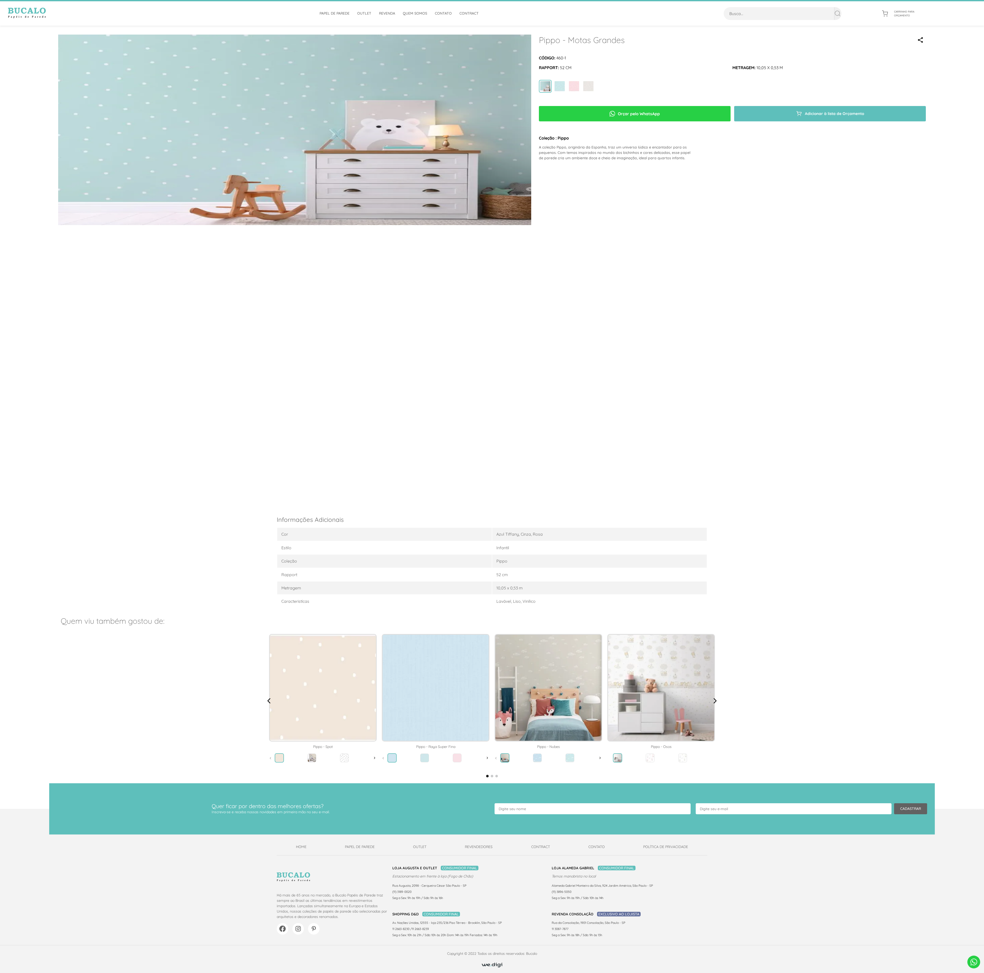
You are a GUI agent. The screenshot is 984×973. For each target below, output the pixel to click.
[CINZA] (588, 86)
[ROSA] (574, 86)
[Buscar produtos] (837, 13)
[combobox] (783, 13)
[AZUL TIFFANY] (545, 86)
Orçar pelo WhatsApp (639, 113)
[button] (920, 40)
